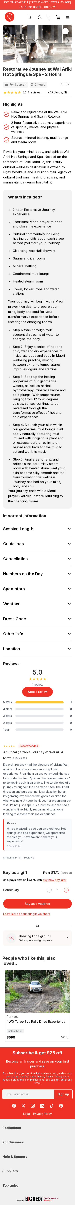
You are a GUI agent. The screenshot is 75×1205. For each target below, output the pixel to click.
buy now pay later (54, 879)
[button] (8, 41)
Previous (6, 996)
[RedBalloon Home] (9, 17)
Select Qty (11, 890)
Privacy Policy (45, 1076)
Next (69, 996)
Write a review (37, 691)
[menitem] (49, 17)
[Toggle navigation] (67, 17)
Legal (26, 1113)
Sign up (63, 1094)
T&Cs (27, 1076)
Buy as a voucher (37, 904)
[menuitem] (29, 17)
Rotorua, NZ (60, 92)
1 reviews (34, 92)
